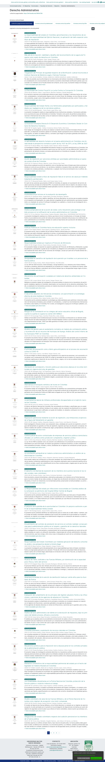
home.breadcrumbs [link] (15, 6)
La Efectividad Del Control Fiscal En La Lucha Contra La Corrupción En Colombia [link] (53, 90)
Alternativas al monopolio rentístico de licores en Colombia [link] (45, 385)
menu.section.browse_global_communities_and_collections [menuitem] (28, 2)
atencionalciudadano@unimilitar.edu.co (56, 747)
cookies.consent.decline (84, 758)
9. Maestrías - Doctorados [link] (30, 6)
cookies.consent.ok (96, 758)
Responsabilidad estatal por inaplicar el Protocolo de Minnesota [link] (47, 243)
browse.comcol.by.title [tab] (80, 23)
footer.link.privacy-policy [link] (50, 760)
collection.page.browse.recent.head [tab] (21, 23)
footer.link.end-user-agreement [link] (65, 760)
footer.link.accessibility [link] (36, 760)
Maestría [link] (56, 6)
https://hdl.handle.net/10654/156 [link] (33, 13)
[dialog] (88, 755)
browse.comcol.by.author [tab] (63, 23)
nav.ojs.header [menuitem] (96, 2)
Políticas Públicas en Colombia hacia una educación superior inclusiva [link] (49, 227)
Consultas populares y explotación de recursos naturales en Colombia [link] (49, 630)
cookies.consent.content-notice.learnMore (84, 755)
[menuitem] (55, 2)
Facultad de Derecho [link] (46, 6)
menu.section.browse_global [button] (54, 2)
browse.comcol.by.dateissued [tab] (43, 23)
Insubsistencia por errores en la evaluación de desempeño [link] (45, 194)
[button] (98, 2)
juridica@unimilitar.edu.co (56, 750)
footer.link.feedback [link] (80, 760)
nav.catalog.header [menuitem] (84, 2)
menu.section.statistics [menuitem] (71, 2)
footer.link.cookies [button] (24, 760)
